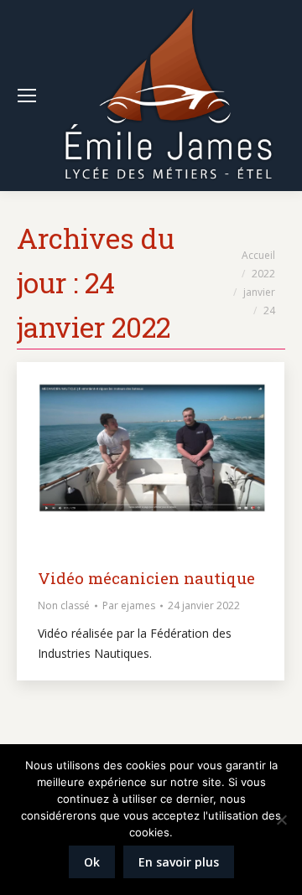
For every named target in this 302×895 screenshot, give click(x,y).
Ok (92, 862)
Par (128, 605)
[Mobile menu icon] (27, 95)
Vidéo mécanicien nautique (146, 577)
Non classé (64, 605)
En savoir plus (178, 862)
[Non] (281, 819)
